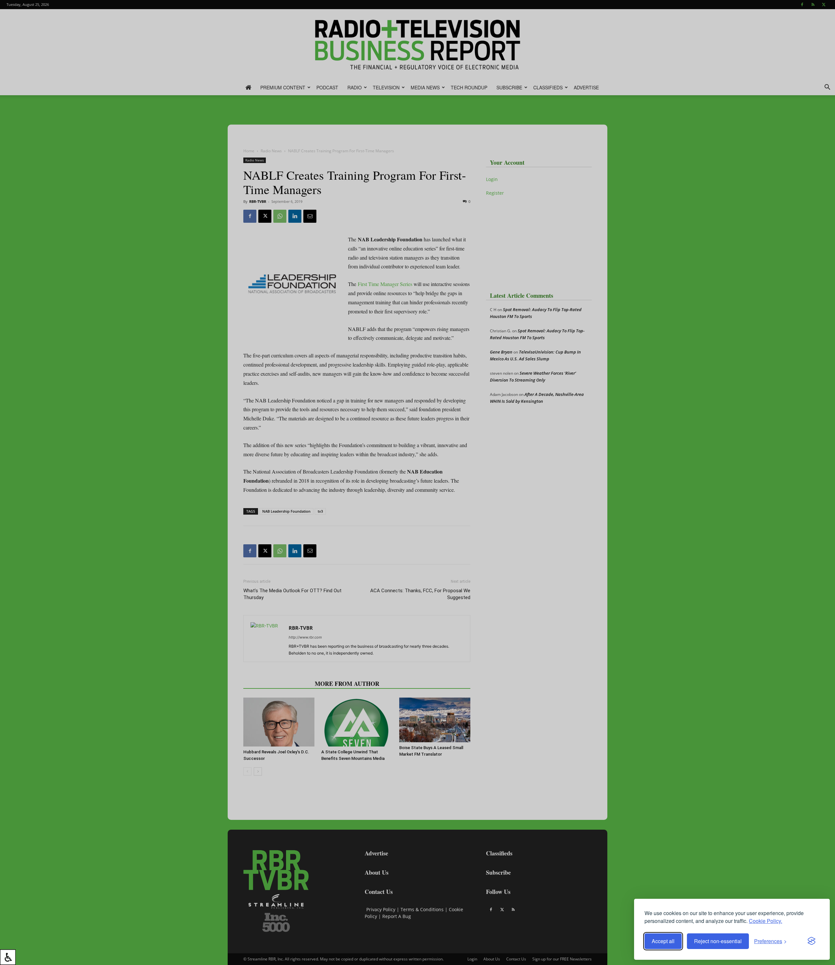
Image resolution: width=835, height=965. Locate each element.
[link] (8, 957)
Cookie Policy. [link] (765, 921)
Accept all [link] (663, 941)
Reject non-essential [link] (718, 941)
